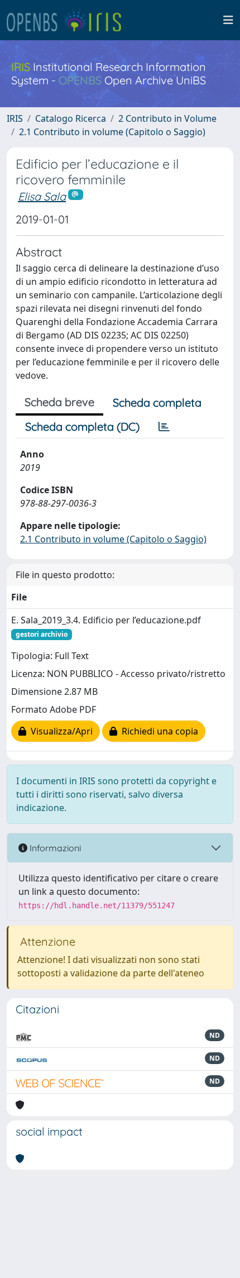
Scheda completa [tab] (157, 402)
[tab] (164, 426)
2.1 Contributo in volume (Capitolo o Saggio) (112, 132)
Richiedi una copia (157, 731)
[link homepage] (69, 20)
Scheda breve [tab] (59, 402)
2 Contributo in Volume (167, 118)
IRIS (15, 118)
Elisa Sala (42, 196)
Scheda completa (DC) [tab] (82, 426)
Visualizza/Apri (59, 731)
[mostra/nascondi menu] (228, 20)
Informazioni (54, 847)
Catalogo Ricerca (70, 118)
